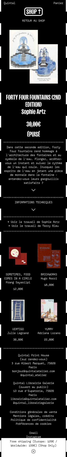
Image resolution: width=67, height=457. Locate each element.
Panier (58, 3)
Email (33, 433)
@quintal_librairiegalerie (33, 403)
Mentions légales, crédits (33, 416)
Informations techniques (33, 202)
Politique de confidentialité (33, 420)
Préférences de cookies (33, 424)
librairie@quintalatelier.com (33, 399)
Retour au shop (33, 20)
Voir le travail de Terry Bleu (35, 226)
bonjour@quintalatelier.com (33, 371)
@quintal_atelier (33, 375)
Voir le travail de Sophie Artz (35, 222)
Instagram (33, 437)
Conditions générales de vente (33, 412)
